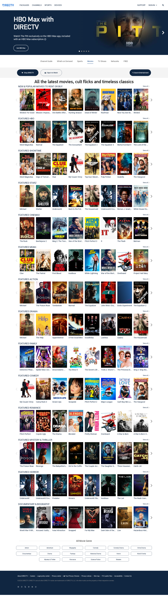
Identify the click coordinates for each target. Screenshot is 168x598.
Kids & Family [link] (141, 554)
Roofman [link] (105, 112)
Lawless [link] (104, 337)
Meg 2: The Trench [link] (60, 241)
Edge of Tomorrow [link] (43, 177)
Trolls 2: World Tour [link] (109, 369)
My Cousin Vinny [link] (75, 177)
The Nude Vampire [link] (141, 498)
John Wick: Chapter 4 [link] (110, 305)
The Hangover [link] (139, 177)
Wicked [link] (137, 112)
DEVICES (58, 5)
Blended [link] (72, 434)
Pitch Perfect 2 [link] (91, 402)
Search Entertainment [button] (141, 73)
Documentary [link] (26, 554)
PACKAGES (24, 5)
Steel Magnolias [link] (26, 144)
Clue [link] (54, 177)
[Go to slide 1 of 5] (79, 51)
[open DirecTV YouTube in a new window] (32, 587)
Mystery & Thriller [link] (49, 559)
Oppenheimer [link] (58, 337)
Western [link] (118, 559)
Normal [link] (39, 144)
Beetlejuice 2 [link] (41, 241)
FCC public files (107, 576)
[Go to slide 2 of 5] (81, 51)
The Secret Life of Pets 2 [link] (95, 369)
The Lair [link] (120, 498)
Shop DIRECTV (29, 73)
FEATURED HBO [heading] (26, 118)
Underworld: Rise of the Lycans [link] (97, 498)
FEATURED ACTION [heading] (28, 279)
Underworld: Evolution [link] (110, 209)
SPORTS (48, 5)
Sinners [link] (72, 498)
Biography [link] (72, 548)
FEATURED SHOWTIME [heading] (29, 150)
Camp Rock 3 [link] (41, 402)
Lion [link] (119, 530)
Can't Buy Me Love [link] (124, 402)
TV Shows (102, 61)
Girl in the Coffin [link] (75, 466)
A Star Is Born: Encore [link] (142, 434)
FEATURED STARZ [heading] (27, 182)
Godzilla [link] (120, 177)
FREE (126, 61)
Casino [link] (120, 337)
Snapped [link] (72, 530)
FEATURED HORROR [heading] (28, 471)
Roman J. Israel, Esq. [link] (125, 209)
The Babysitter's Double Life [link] (63, 466)
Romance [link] (73, 559)
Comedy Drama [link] (119, 548)
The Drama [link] (57, 434)
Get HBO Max (21, 48)
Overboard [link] (121, 273)
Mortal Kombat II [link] (124, 144)
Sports (80, 61)
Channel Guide (46, 61)
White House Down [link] (141, 209)
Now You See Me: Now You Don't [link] (130, 112)
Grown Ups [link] (56, 402)
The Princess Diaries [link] (125, 369)
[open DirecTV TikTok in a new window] (36, 587)
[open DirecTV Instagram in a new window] (29, 587)
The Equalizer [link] (58, 144)
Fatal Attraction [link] (58, 530)
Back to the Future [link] (76, 209)
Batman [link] (137, 241)
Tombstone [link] (57, 305)
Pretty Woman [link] (91, 434)
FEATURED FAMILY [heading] (27, 343)
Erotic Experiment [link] (124, 305)
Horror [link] (119, 554)
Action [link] (27, 548)
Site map (96, 576)
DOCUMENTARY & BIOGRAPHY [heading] (33, 504)
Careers (32, 576)
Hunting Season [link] (75, 112)
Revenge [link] (39, 466)
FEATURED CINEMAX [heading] (29, 214)
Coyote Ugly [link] (41, 434)
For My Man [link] (89, 530)
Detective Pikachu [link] (27, 369)
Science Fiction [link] (96, 559)
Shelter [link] (39, 209)
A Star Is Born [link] (123, 434)
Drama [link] (50, 554)
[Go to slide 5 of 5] (88, 51)
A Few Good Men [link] (76, 337)
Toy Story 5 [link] (73, 369)
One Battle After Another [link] (62, 112)
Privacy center (56, 576)
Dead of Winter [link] (91, 112)
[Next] (163, 32)
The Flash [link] (121, 241)
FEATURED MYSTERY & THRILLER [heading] (35, 439)
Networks (115, 61)
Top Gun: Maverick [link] (92, 177)
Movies (90, 61)
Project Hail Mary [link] (141, 273)
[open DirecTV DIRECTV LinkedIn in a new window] (18, 587)
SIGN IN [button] (151, 5)
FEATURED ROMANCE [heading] (29, 407)
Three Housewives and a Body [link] (129, 466)
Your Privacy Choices (72, 576)
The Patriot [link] (40, 273)
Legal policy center (43, 576)
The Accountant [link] (75, 144)
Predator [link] (56, 498)
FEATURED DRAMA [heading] (28, 311)
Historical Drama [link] (95, 554)
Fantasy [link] (72, 554)
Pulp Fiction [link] (106, 177)
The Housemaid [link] (91, 209)
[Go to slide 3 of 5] (84, 51)
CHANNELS (37, 5)
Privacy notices (86, 576)
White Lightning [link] (91, 273)
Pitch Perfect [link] (25, 434)
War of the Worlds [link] (76, 241)
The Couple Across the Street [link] (97, 466)
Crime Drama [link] (141, 548)
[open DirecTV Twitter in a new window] (25, 587)
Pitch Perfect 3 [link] (91, 241)
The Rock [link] (23, 241)
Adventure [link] (50, 548)
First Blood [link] (56, 273)
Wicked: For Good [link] (27, 112)
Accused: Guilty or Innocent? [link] (47, 530)
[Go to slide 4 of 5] (86, 51)
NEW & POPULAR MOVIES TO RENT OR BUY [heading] (40, 86)
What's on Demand (65, 61)
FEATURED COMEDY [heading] (28, 375)
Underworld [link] (57, 209)
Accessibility (118, 576)
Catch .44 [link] (137, 466)
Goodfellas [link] (89, 337)
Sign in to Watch (52, 73)
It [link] (101, 241)
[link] (27, 100)
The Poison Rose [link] (43, 305)
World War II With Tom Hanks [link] (32, 530)
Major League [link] (106, 402)
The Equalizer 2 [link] (91, 144)
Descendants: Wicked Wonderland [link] (66, 369)
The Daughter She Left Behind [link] (113, 466)
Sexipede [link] (72, 402)
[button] (163, 5)
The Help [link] (39, 337)
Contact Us (128, 576)
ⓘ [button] (45, 39)
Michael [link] (23, 209)
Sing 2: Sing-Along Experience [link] (146, 369)
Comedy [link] (95, 548)
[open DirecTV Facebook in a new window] (22, 587)
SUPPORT (141, 5)
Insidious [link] (72, 273)
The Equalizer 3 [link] (107, 144)
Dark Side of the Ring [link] (109, 530)
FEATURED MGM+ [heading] (27, 247)
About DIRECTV (23, 576)
